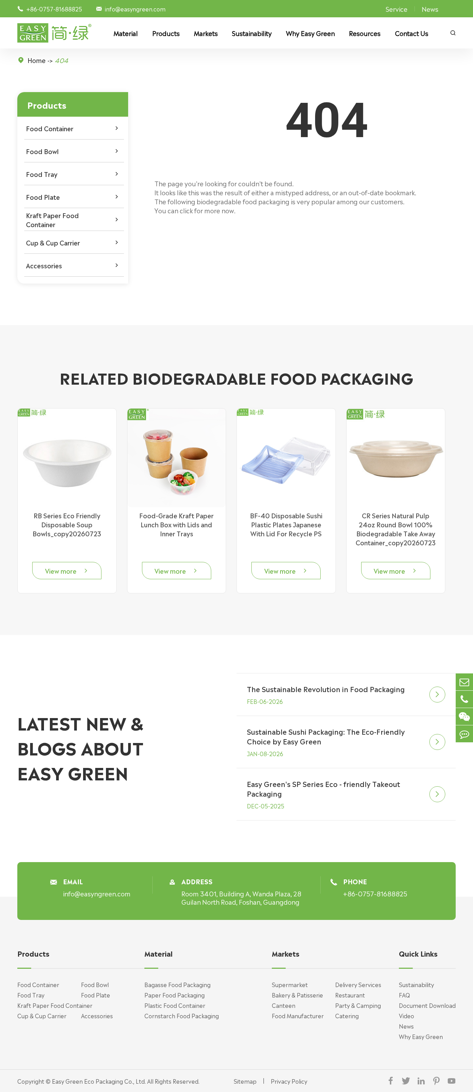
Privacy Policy (289, 1081)
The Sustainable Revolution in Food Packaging (326, 688)
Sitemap (245, 1081)
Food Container (49, 128)
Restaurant (350, 995)
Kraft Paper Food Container (52, 220)
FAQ (404, 995)
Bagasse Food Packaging (177, 984)
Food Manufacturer (298, 1015)
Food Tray (41, 173)
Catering (347, 1015)
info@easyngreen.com (135, 9)
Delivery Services (358, 984)
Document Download (427, 1005)
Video (406, 1015)
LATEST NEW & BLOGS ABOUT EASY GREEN (80, 746)
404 (61, 59)
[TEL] (464, 699)
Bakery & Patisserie (297, 995)
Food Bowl (42, 150)
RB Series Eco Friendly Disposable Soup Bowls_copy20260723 (67, 524)
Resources (365, 32)
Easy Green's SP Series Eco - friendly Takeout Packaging (323, 788)
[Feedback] (464, 733)
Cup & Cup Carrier (53, 242)
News (430, 8)
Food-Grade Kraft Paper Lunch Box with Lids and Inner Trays (176, 524)
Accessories (44, 265)
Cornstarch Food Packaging (181, 1015)
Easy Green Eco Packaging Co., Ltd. (99, 1081)
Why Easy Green (310, 32)
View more (67, 570)
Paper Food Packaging (174, 995)
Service (397, 8)
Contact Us (411, 32)
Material (126, 32)
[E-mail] (464, 681)
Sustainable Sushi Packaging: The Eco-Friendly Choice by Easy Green (326, 736)
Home (37, 59)
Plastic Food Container (174, 1005)
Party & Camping (358, 1005)
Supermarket (290, 984)
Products (166, 32)
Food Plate (43, 196)
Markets (206, 32)
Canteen (283, 1005)
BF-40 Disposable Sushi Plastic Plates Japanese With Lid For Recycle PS (286, 524)
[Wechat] (464, 716)
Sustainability (252, 32)
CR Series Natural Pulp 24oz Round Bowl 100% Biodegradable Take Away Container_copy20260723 (396, 529)
